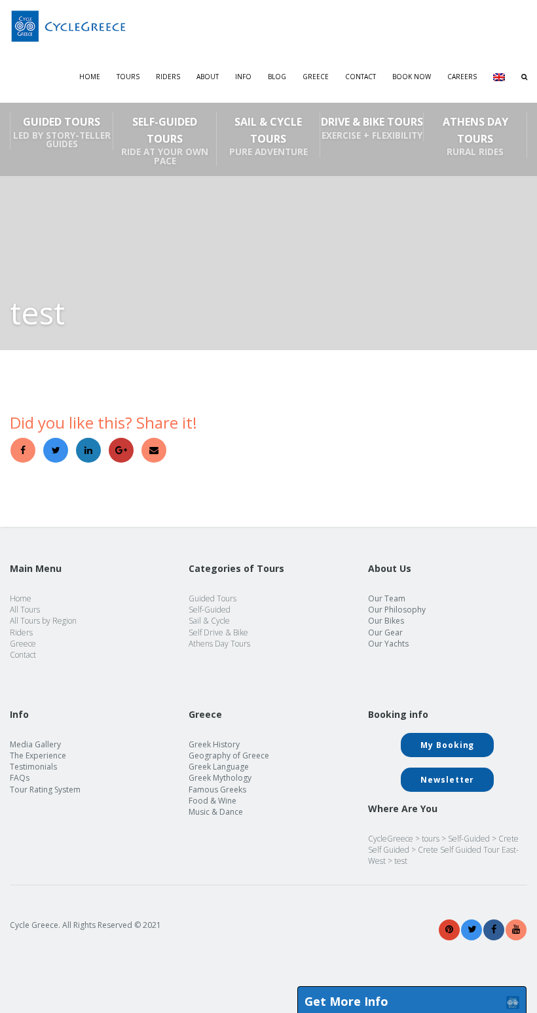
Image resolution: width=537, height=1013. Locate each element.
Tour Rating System (45, 789)
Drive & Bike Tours (372, 128)
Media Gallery (35, 744)
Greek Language (219, 766)
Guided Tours (62, 132)
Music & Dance (216, 811)
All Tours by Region (43, 620)
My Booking (447, 745)
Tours (128, 76)
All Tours (25, 609)
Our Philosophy (397, 609)
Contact (360, 76)
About (207, 76)
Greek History (214, 744)
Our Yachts (388, 643)
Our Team (386, 598)
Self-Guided (210, 609)
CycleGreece (390, 838)
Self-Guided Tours (164, 140)
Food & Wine (212, 800)
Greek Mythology (220, 777)
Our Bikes (386, 620)
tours (430, 838)
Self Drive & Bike (218, 632)
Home (89, 76)
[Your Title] (449, 929)
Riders (168, 76)
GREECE (316, 76)
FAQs (19, 777)
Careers (462, 76)
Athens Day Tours (475, 136)
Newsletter (447, 779)
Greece (23, 643)
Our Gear (385, 632)
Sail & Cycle (209, 620)
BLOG (277, 76)
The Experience (38, 755)
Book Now (411, 76)
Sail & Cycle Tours (268, 136)
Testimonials (33, 766)
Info (243, 76)
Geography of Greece (229, 755)
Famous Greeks (217, 789)
